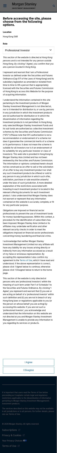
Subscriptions (9, 430)
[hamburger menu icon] (4, 5)
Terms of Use (26, 260)
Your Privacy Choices (12, 440)
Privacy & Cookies (11, 435)
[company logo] (24, 6)
